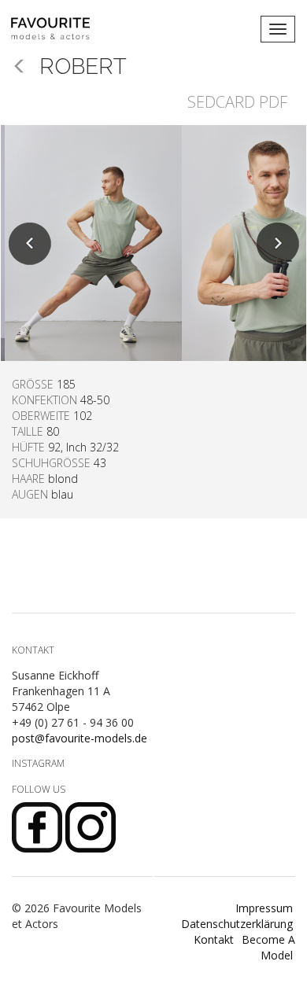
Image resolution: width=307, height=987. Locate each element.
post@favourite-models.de (79, 738)
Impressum (264, 907)
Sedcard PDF (237, 101)
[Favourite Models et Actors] (56, 29)
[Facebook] (38, 826)
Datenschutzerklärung (237, 923)
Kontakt (214, 939)
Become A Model (268, 947)
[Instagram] (90, 826)
